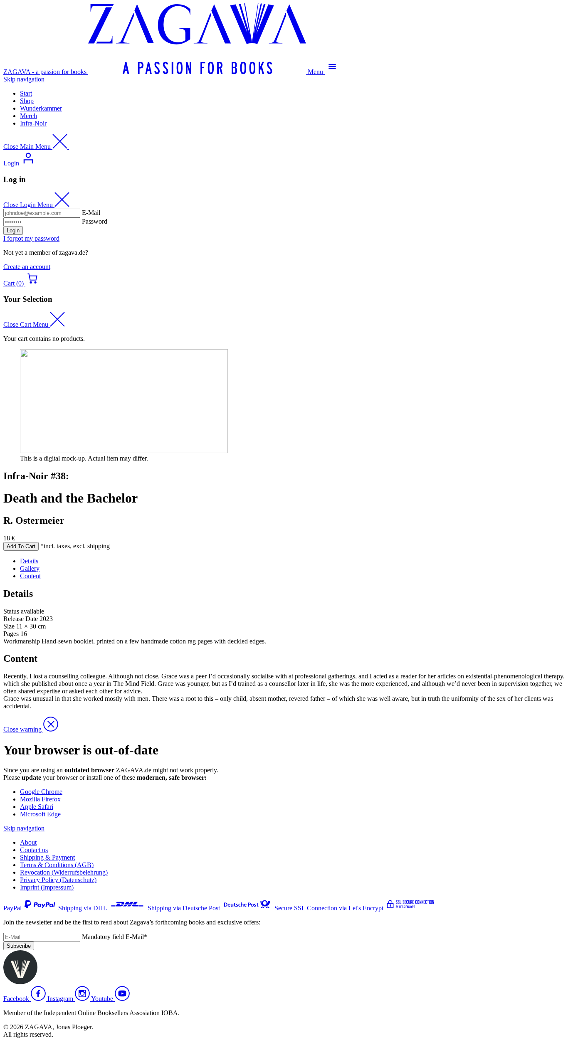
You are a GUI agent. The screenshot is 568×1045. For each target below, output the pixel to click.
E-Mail (91, 212)
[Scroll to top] (20, 982)
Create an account (26, 266)
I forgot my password (31, 238)
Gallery (30, 568)
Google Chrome (41, 791)
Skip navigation (23, 79)
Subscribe (19, 946)
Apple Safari (36, 806)
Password (94, 221)
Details (29, 560)
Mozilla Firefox (40, 799)
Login (13, 230)
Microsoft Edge (40, 814)
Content (30, 575)
